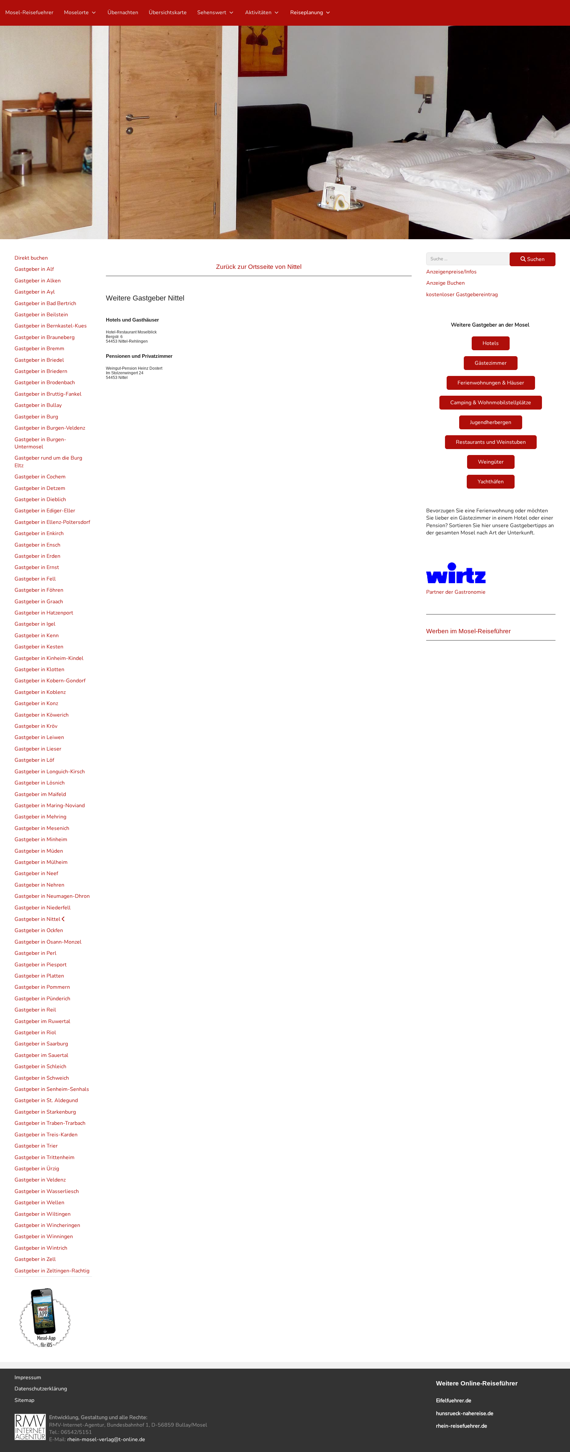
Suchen (535, 259)
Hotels (491, 343)
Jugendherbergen (490, 422)
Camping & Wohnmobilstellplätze (490, 402)
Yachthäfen (491, 481)
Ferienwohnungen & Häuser (491, 382)
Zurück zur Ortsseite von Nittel (258, 266)
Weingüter (491, 462)
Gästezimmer (491, 363)
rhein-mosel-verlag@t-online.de (106, 1439)
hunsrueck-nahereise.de (464, 1413)
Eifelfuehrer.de (453, 1400)
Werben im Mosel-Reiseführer (468, 631)
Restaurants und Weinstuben (491, 442)
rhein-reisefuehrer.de (461, 1426)
